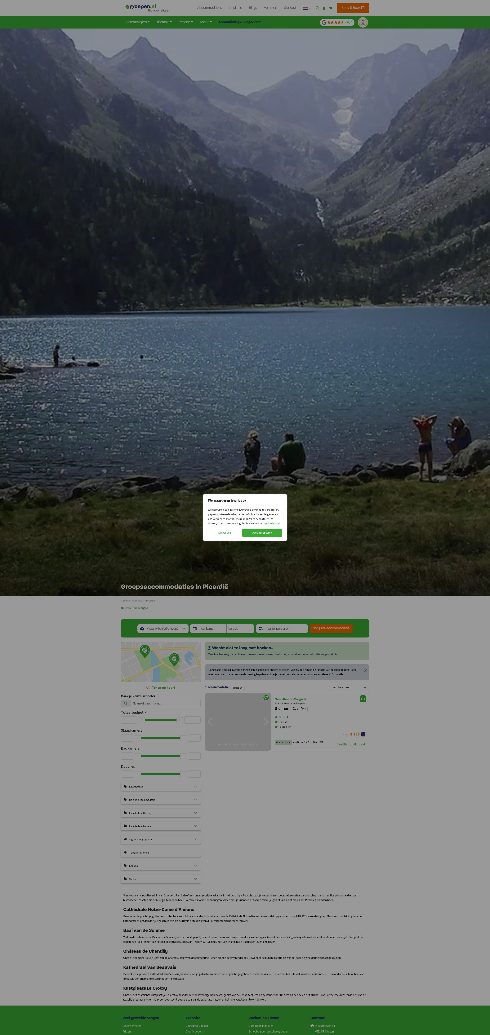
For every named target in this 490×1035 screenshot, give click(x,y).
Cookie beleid (272, 524)
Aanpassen (224, 533)
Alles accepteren (262, 533)
